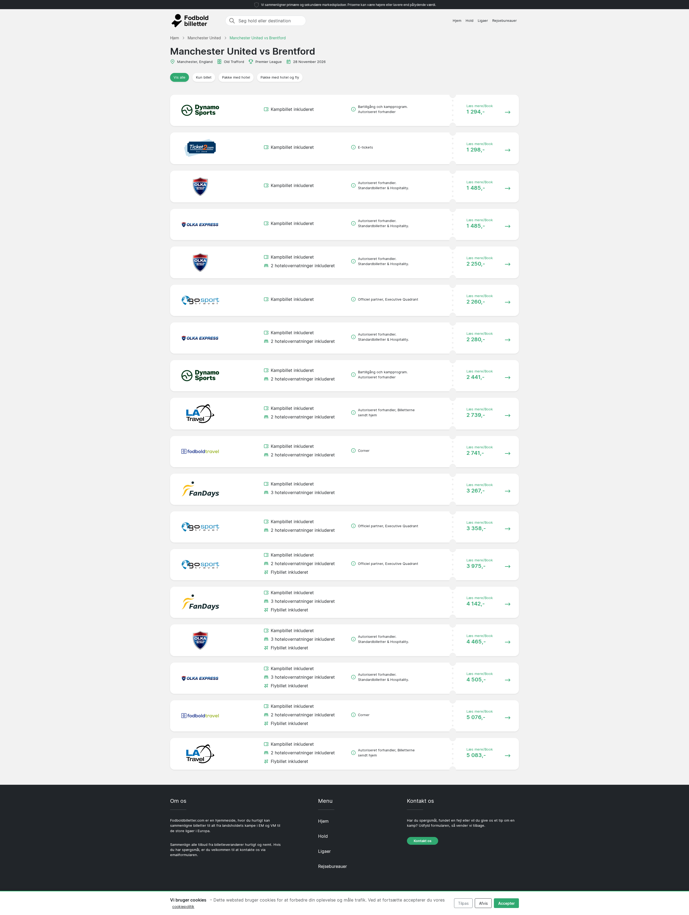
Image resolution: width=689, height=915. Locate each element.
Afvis (483, 903)
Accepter (506, 903)
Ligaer (483, 21)
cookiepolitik (183, 906)
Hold (469, 21)
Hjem (457, 21)
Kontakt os (422, 841)
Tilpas (463, 903)
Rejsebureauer (504, 21)
